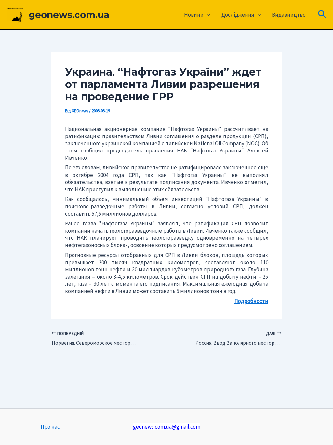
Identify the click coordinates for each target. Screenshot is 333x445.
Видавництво (289, 14)
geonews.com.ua (69, 14)
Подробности (251, 301)
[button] (207, 15)
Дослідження (237, 14)
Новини (194, 14)
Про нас (50, 426)
